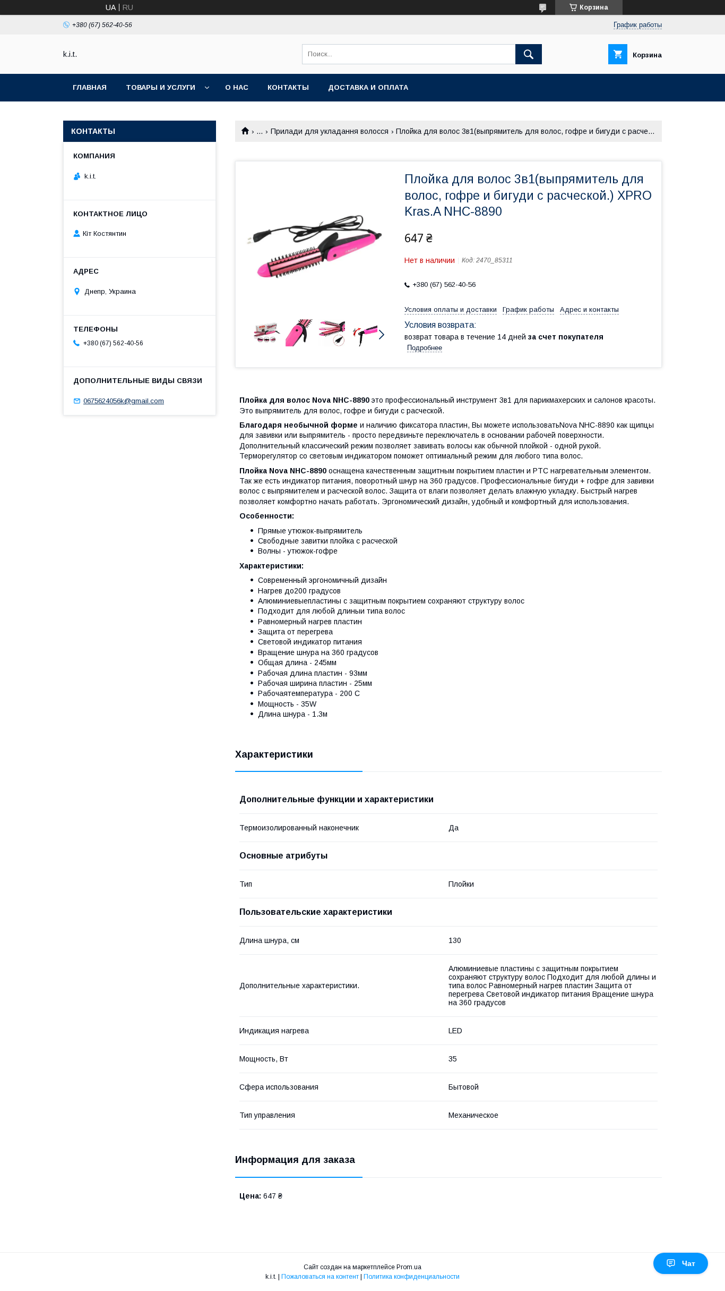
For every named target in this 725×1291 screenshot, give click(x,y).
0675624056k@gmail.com (123, 401)
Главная (90, 87)
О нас (236, 87)
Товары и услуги (160, 87)
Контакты (288, 87)
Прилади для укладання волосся (330, 131)
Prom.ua (408, 1267)
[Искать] (528, 54)
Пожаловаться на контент (320, 1276)
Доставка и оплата (368, 87)
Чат (688, 1263)
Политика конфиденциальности (412, 1276)
